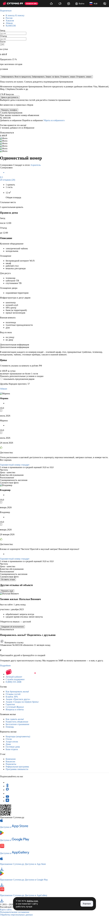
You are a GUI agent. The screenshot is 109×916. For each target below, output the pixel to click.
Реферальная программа (17, 766)
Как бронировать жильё (17, 691)
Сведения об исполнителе (12, 627)
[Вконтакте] (7, 793)
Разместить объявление (17, 721)
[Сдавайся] (51, 3)
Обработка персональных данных (16, 914)
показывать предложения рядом (18, 379)
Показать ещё (7, 591)
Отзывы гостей (13, 694)
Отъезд (3, 36)
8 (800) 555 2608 (13, 682)
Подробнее (5, 665)
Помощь (10, 727)
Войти (81, 3)
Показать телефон (9, 110)
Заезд (2, 30)
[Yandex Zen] (7, 801)
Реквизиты (11, 764)
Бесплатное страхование (17, 724)
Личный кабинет (14, 677)
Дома (8, 744)
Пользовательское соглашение (14, 912)
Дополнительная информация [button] (14, 344)
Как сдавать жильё (15, 719)
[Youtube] (7, 797)
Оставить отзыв (8, 579)
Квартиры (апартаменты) (18, 736)
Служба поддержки (15, 679)
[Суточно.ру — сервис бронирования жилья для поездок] (13, 3)
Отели (9, 739)
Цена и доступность (9, 97)
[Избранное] (68, 3)
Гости (3, 41)
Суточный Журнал (15, 707)
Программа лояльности (17, 769)
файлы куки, (32, 901)
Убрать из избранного (54, 120)
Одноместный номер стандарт (14, 465)
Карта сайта (5, 909)
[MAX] (7, 790)
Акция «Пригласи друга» (18, 699)
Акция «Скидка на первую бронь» (22, 702)
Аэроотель (35, 165)
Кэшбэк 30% (12, 696)
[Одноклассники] (7, 786)
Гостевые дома (13, 747)
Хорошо (87, 903)
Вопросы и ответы (15, 709)
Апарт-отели (12, 741)
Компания (10, 759)
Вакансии (10, 761)
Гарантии (10, 704)
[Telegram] (7, 782)
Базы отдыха (12, 749)
